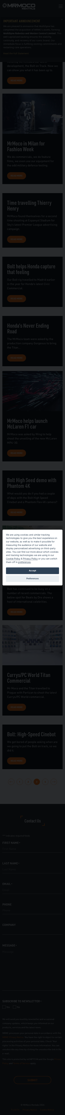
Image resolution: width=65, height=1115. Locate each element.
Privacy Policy (30, 558)
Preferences (32, 578)
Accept (32, 570)
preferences (24, 562)
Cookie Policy (13, 558)
